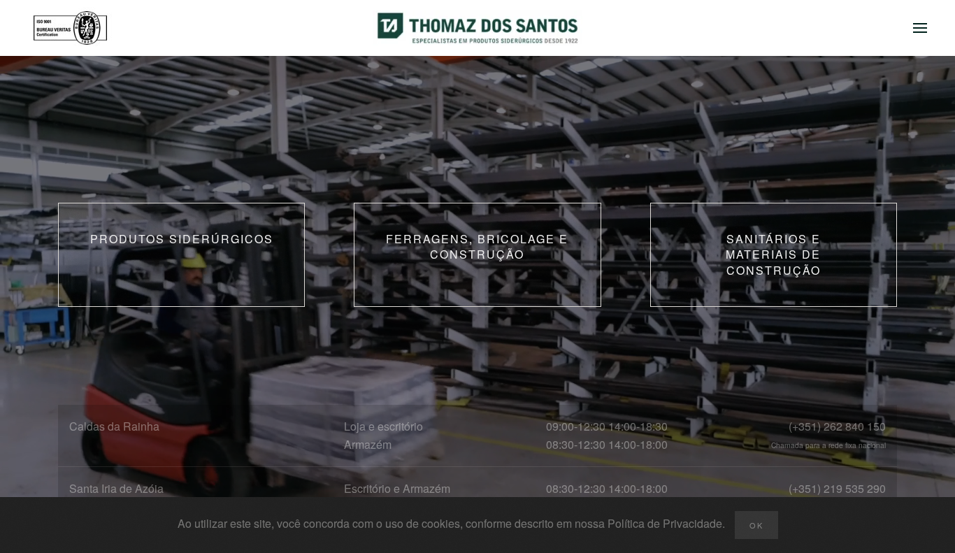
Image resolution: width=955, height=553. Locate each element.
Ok (756, 525)
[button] (920, 28)
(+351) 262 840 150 (837, 426)
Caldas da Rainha (114, 426)
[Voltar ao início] (477, 28)
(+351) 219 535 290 (837, 488)
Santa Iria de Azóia (116, 488)
